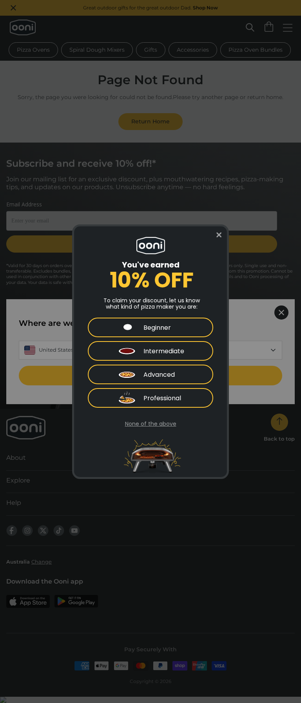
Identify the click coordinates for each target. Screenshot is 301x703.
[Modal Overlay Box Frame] (150, 351)
